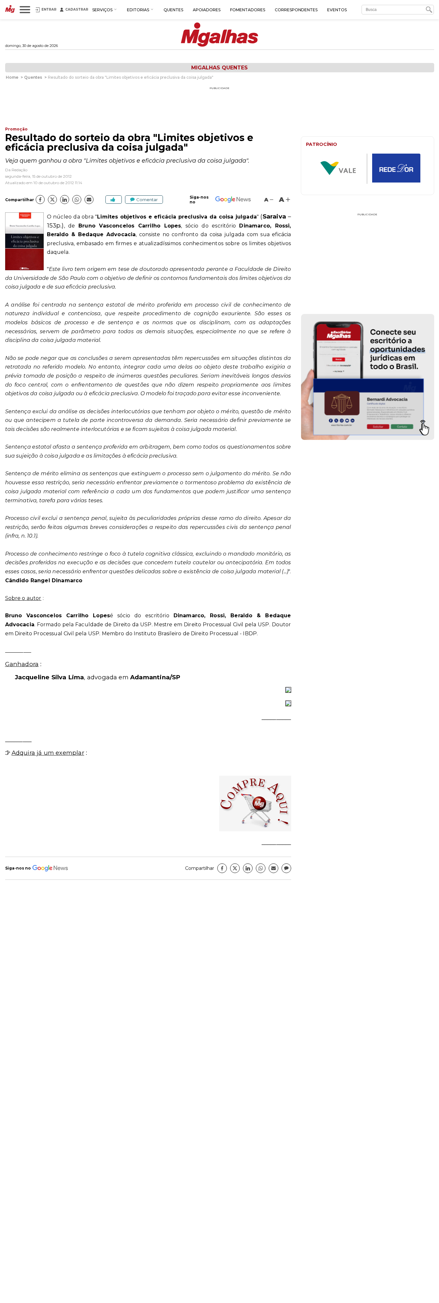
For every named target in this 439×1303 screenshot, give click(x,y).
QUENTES (173, 9)
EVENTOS (337, 9)
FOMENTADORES (247, 9)
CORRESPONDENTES (296, 9)
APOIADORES (206, 9)
